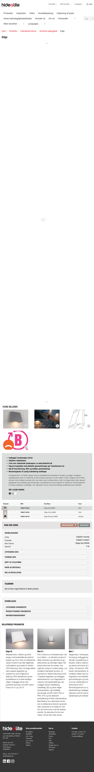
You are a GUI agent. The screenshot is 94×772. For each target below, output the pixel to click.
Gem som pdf (84, 525)
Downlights (29, 732)
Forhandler (63, 18)
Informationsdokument (15, 615)
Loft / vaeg (29, 736)
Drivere (28, 743)
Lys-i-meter (29, 741)
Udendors (29, 738)
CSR (50, 741)
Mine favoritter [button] (65, 4)
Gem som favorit (68, 525)
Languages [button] (78, 4)
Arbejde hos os (53, 745)
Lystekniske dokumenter (16, 607)
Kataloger (52, 732)
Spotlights (29, 734)
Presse (51, 736)
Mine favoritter (10, 23)
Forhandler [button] (52, 4)
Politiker (51, 743)
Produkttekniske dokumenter (18, 611)
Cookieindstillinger (77, 736)
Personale (52, 747)
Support (51, 749)
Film (50, 738)
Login (90, 4)
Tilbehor (28, 745)
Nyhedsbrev (52, 734)
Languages (33, 23)
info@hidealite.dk (8, 756)
